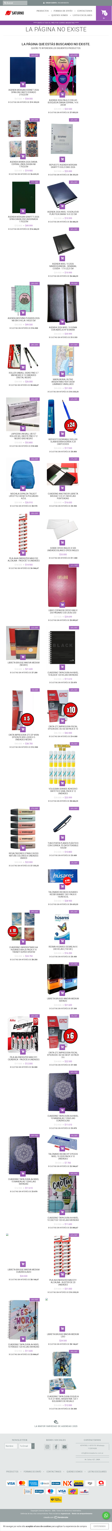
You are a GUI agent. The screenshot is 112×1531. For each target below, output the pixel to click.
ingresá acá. (65, 1514)
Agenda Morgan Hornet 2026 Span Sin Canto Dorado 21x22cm (23, 92)
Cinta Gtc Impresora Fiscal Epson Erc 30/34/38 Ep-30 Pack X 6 (63, 1055)
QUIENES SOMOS (59, 15)
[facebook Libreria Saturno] (56, 1447)
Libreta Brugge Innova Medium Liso (63, 1335)
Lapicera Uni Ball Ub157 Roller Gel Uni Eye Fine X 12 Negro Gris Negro (23, 436)
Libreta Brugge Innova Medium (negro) (24, 663)
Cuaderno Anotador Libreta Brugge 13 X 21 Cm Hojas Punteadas (63, 496)
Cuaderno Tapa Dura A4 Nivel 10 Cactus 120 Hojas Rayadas (63, 1219)
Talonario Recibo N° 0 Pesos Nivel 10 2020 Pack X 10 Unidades (63, 1156)
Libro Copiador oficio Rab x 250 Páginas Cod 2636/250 (63, 611)
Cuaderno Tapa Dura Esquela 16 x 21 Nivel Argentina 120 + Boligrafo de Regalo (63, 1398)
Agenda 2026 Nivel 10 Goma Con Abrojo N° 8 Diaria (63, 328)
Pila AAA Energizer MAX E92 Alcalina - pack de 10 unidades (24, 559)
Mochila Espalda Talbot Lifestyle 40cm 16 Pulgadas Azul (23, 496)
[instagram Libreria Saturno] (47, 1447)
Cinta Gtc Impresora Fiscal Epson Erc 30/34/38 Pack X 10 (63, 727)
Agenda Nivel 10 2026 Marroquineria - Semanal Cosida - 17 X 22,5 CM (63, 266)
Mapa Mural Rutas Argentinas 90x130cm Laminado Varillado (63, 381)
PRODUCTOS (43, 11)
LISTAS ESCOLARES (82, 15)
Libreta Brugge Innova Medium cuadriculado (24, 1270)
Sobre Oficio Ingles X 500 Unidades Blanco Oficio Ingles (63, 549)
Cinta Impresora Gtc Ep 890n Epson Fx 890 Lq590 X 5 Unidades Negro (24, 737)
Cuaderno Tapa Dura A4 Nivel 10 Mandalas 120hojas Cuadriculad (63, 1118)
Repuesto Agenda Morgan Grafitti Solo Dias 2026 (63, 166)
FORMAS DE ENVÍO (62, 11)
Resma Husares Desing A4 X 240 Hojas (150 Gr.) (63, 948)
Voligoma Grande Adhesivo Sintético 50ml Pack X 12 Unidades (63, 791)
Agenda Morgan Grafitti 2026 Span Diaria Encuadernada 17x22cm (23, 219)
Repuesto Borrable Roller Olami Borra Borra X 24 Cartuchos (63, 441)
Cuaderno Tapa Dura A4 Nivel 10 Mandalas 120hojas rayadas (23, 1181)
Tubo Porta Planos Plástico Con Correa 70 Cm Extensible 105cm (63, 845)
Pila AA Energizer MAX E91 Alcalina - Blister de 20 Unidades (63, 1282)
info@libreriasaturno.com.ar (92, 1453)
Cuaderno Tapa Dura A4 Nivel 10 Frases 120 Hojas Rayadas (23, 1345)
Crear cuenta (51, 3)
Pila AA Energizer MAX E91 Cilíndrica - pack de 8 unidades (24, 1058)
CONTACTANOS (84, 11)
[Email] (64, 1447)
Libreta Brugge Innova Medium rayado (63, 999)
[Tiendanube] (56, 1518)
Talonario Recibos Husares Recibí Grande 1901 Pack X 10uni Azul (63, 894)
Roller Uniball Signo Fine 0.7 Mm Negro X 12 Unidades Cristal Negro (23, 375)
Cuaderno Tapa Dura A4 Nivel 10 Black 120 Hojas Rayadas (63, 673)
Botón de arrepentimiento (82, 1514)
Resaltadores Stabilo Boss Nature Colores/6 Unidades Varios (23, 855)
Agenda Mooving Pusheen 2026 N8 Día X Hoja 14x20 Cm (24, 319)
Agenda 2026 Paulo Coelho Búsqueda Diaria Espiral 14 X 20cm (63, 102)
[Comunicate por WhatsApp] (106, 1515)
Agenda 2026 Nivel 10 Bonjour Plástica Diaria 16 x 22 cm (63, 213)
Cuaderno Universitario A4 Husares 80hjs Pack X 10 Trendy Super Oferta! (23, 949)
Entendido (100, 1526)
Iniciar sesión (63, 3)
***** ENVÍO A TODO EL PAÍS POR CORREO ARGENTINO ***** (56, 23)
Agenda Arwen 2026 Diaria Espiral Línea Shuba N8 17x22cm (23, 164)
